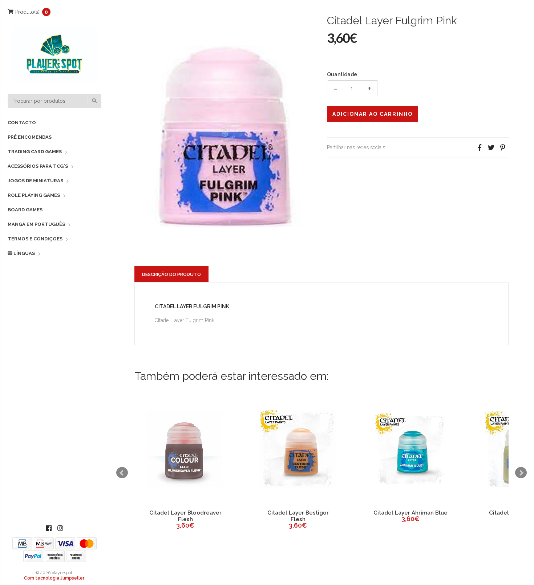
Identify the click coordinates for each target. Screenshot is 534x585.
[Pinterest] (503, 147)
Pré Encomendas (30, 137)
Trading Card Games (35, 151)
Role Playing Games (34, 195)
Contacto (22, 122)
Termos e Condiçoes (35, 238)
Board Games (25, 209)
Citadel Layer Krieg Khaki (373, 512)
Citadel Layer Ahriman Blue (260, 512)
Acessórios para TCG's (38, 166)
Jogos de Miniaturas (35, 180)
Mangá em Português (36, 224)
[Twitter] (491, 147)
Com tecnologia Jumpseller (54, 578)
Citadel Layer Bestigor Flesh (147, 516)
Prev (122, 473)
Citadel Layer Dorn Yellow (485, 512)
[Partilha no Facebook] (479, 147)
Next (521, 473)
